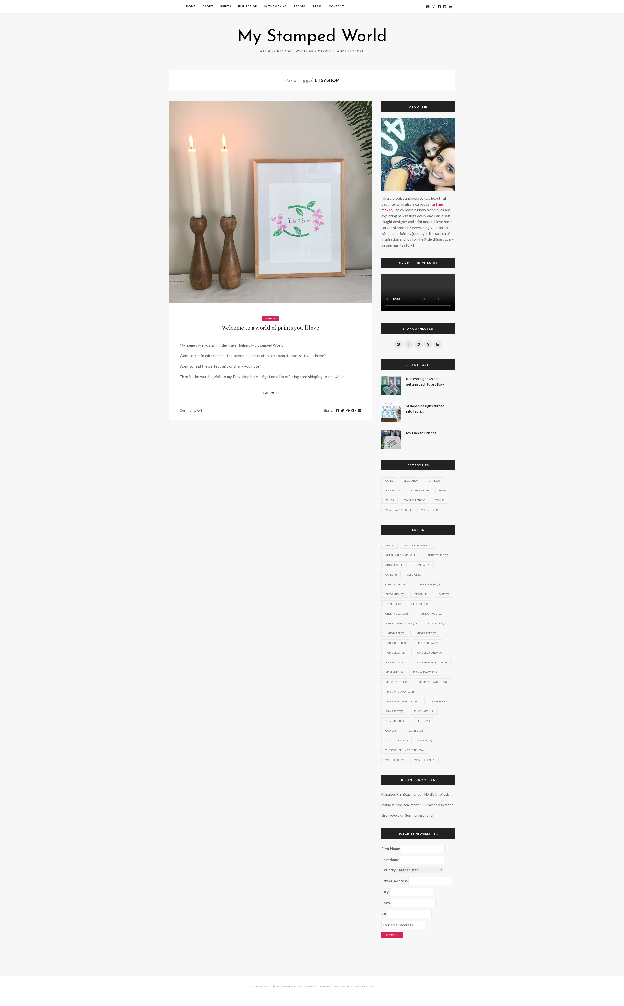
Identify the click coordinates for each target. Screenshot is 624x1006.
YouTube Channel (433, 509)
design (421, 594)
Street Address (394, 881)
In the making (275, 6)
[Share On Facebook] (337, 411)
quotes (391, 730)
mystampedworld (433, 681)
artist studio (438, 555)
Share (328, 410)
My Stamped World (312, 37)
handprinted (396, 642)
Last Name (390, 859)
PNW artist (394, 711)
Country (388, 870)
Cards (389, 480)
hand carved (430, 613)
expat (444, 594)
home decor (395, 652)
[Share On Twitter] (342, 411)
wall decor (394, 759)
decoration (394, 594)
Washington (424, 759)
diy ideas (434, 480)
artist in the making (401, 555)
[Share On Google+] (353, 411)
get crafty (420, 603)
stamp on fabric (414, 500)
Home (190, 6)
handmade (438, 623)
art (389, 545)
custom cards (396, 584)
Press (317, 6)
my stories (439, 701)
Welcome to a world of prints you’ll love (270, 327)
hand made (394, 633)
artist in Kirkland (417, 545)
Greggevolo (390, 815)
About (207, 6)
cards (391, 574)
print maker (423, 711)
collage (414, 574)
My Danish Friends (421, 433)
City (385, 892)
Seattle (416, 730)
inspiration (395, 662)
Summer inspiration (439, 805)
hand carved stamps (401, 623)
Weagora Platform (398, 509)
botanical (421, 564)
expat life (393, 603)
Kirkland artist (425, 672)
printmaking (395, 720)
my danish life (396, 681)
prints (423, 720)
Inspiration (247, 6)
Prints (225, 6)
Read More (271, 392)
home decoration (428, 652)
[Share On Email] (360, 411)
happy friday (427, 642)
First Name (390, 849)
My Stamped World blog (403, 701)
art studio (394, 564)
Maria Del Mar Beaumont (400, 794)
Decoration (411, 480)
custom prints (429, 584)
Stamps (300, 6)
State (386, 903)
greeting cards (397, 613)
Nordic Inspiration (438, 794)
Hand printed (425, 633)
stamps (425, 740)
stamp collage (396, 740)
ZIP (384, 914)
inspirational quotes (431, 662)
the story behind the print (404, 750)
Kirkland (394, 672)
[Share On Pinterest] (348, 411)
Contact (336, 6)
